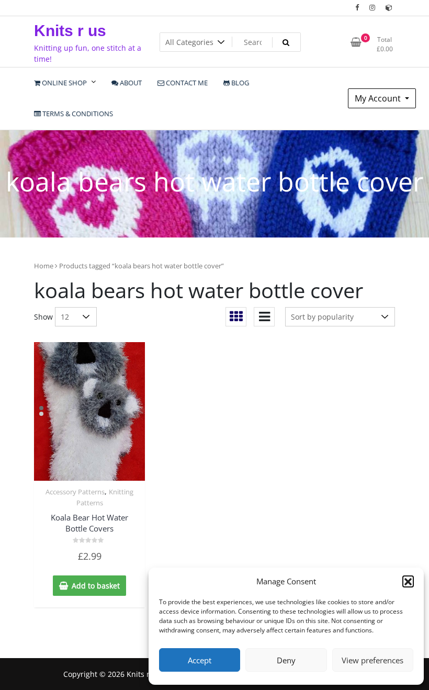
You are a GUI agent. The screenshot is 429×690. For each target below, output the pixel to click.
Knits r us (70, 30)
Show (43, 317)
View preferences (372, 660)
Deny (286, 660)
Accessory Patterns (75, 491)
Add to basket (96, 586)
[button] (408, 581)
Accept (199, 660)
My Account (379, 98)
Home (43, 265)
